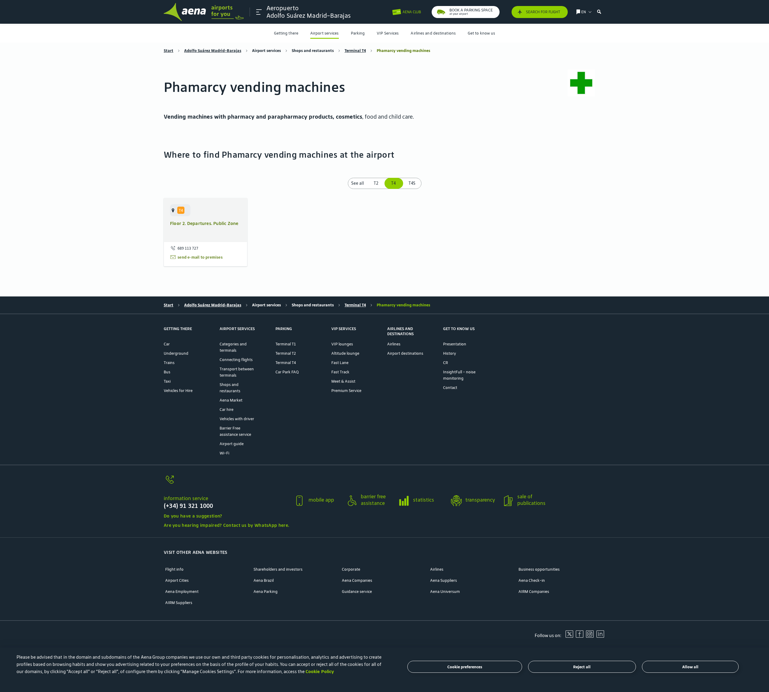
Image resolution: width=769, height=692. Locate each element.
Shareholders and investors (278, 569)
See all (357, 183)
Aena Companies (357, 580)
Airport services (324, 33)
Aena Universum (445, 591)
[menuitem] (286, 33)
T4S (412, 183)
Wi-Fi (224, 453)
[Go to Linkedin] (600, 636)
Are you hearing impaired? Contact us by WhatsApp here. (226, 525)
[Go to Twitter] (569, 636)
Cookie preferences (464, 666)
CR (445, 362)
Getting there (286, 33)
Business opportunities (539, 569)
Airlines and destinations (433, 33)
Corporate (351, 569)
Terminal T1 (285, 344)
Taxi (167, 381)
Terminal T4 (355, 50)
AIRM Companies (533, 591)
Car (167, 344)
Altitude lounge (345, 353)
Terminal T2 (285, 353)
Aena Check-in (531, 580)
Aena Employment (182, 591)
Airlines (393, 344)
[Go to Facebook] (579, 636)
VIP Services (388, 33)
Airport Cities (177, 580)
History (449, 353)
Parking (358, 33)
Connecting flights (236, 359)
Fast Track (340, 372)
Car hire (226, 409)
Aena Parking (266, 591)
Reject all (582, 666)
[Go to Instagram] (590, 636)
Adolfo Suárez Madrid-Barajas (212, 50)
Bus (167, 372)
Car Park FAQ (287, 372)
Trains (169, 362)
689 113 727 (188, 248)
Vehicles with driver (237, 418)
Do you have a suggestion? (193, 516)
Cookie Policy (319, 671)
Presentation (454, 344)
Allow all (690, 666)
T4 (394, 183)
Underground (176, 353)
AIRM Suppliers (178, 602)
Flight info (174, 569)
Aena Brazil (264, 580)
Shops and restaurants (313, 50)
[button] (259, 12)
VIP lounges (342, 344)
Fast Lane (339, 362)
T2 (376, 183)
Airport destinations (405, 353)
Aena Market (231, 400)
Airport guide (232, 443)
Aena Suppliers (443, 580)
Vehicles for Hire (178, 390)
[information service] (226, 483)
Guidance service (357, 591)
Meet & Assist (343, 381)
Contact (450, 387)
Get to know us (481, 33)
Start (168, 50)
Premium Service (346, 390)
